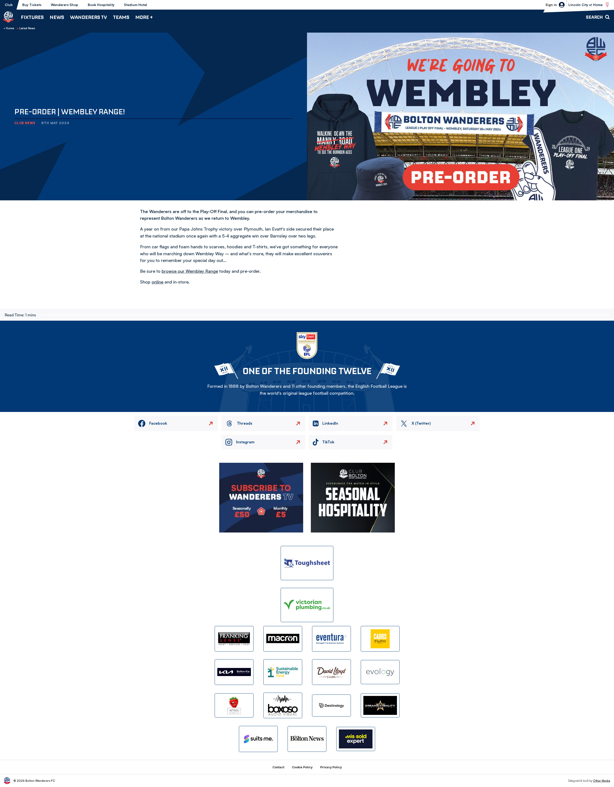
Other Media (601, 780)
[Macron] (282, 639)
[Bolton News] (307, 739)
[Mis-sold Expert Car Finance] (355, 739)
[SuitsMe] (258, 739)
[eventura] (331, 639)
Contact (278, 767)
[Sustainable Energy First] (282, 672)
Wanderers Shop (64, 5)
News (57, 17)
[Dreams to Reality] (380, 705)
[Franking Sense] (234, 639)
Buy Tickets (31, 5)
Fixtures (32, 17)
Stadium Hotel (135, 5)
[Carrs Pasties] (380, 639)
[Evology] (380, 672)
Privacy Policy (331, 767)
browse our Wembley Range (190, 271)
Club (9, 5)
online (157, 281)
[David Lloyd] (331, 672)
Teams (121, 17)
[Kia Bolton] (234, 672)
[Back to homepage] (8, 17)
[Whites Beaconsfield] (234, 705)
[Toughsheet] (307, 563)
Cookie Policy (302, 767)
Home (10, 28)
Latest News (27, 28)
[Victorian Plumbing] (307, 605)
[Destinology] (331, 705)
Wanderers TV (88, 17)
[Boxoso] (282, 705)
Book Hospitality (101, 5)
